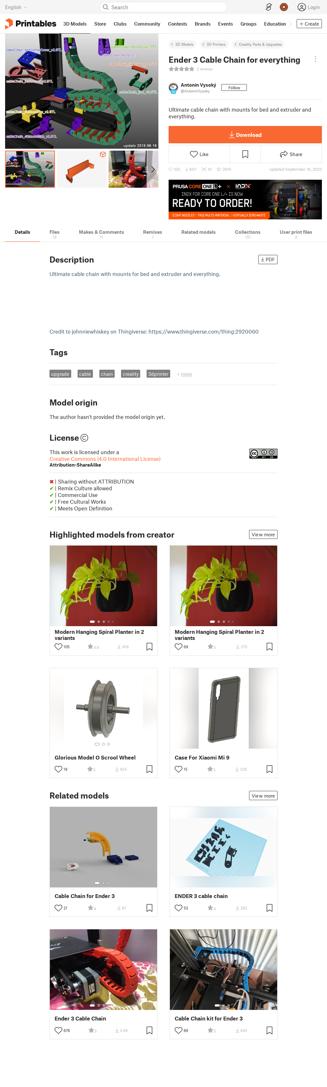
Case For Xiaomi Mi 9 (202, 757)
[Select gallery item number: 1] (92, 621)
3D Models (184, 44)
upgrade (60, 374)
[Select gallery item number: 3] (104, 621)
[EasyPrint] (269, 7)
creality (131, 374)
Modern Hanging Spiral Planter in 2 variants (99, 635)
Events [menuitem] (225, 24)
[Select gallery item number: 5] (113, 621)
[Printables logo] (30, 23)
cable (85, 374)
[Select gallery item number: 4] (109, 621)
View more (263, 534)
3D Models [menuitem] (75, 24)
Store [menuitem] (100, 24)
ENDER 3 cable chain (201, 896)
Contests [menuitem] (177, 24)
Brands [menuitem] (202, 24)
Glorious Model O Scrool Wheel (95, 757)
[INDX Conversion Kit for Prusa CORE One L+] (245, 199)
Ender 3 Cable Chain (80, 1018)
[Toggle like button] (58, 646)
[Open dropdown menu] (315, 59)
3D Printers (216, 44)
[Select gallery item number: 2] (98, 621)
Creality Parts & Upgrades (260, 44)
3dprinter (158, 374)
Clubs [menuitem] (120, 24)
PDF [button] (270, 259)
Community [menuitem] (147, 24)
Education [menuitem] (275, 24)
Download (249, 134)
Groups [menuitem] (248, 24)
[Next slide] (152, 169)
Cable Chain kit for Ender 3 (209, 1018)
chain (107, 374)
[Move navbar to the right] (289, 23)
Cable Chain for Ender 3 (85, 896)
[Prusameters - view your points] (284, 7)
